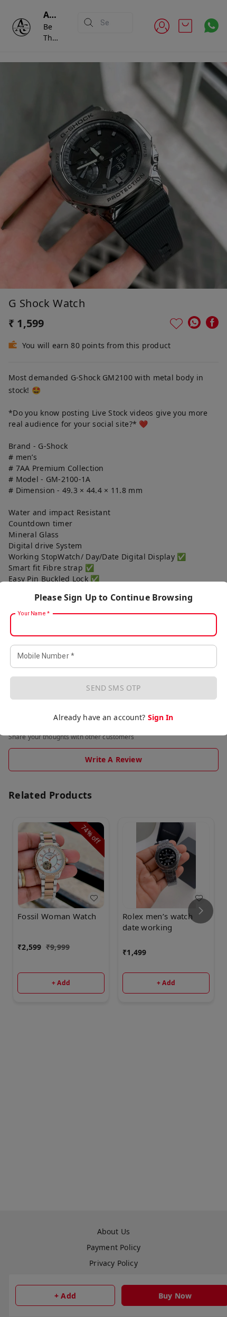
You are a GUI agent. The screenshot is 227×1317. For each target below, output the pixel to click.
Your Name (33, 614)
